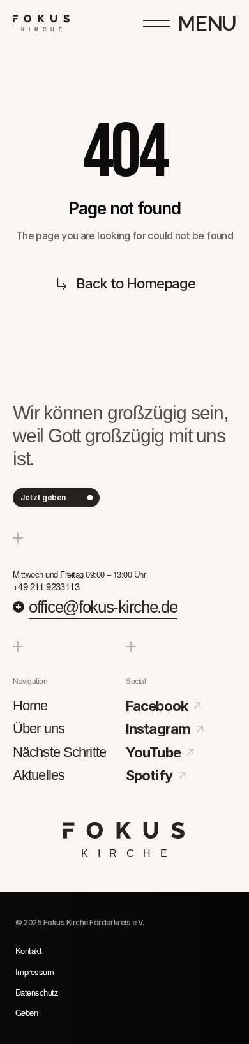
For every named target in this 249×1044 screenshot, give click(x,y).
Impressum (34, 972)
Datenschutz (36, 992)
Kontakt (28, 950)
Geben (26, 1012)
